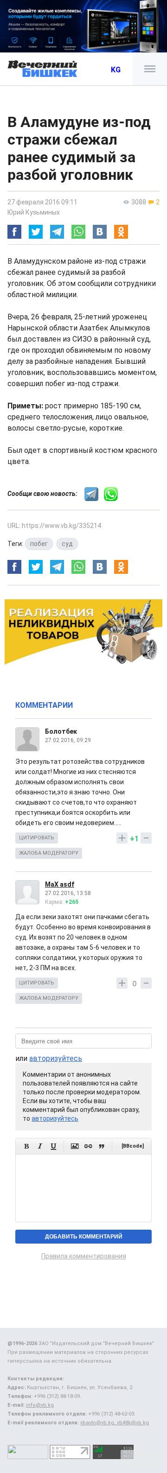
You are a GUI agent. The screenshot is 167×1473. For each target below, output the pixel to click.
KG (116, 69)
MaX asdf (59, 884)
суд (67, 543)
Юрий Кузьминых (33, 212)
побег (39, 543)
